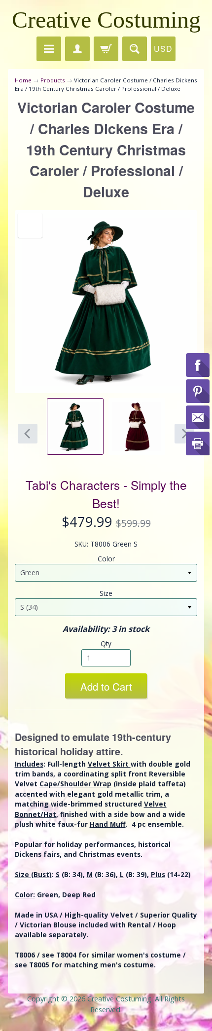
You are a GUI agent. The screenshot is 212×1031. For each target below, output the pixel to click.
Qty (106, 643)
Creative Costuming (106, 19)
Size (106, 593)
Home (23, 80)
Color (106, 558)
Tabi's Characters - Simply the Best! (106, 494)
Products (52, 80)
